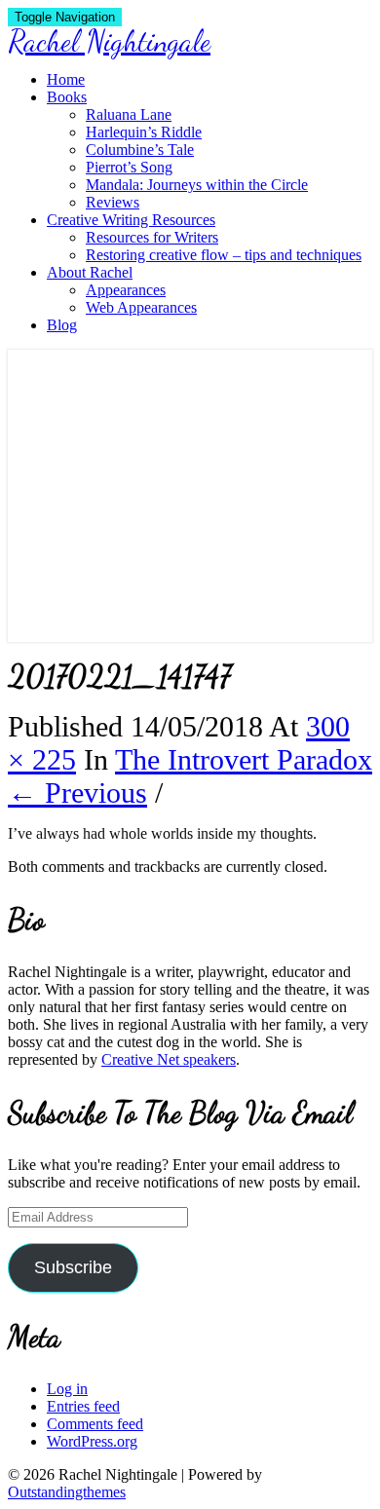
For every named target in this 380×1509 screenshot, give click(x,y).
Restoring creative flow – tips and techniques (223, 254)
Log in (67, 1388)
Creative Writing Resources (131, 219)
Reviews (112, 202)
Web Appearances (141, 307)
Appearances (126, 290)
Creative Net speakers (168, 1059)
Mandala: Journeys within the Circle (197, 184)
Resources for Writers (152, 237)
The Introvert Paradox (243, 759)
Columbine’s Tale (140, 149)
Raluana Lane (128, 114)
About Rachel (90, 272)
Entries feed (83, 1406)
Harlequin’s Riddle (144, 132)
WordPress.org (92, 1441)
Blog (62, 325)
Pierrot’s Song (129, 167)
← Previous (77, 792)
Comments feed (95, 1423)
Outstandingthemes (67, 1492)
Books (67, 97)
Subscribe (73, 1267)
